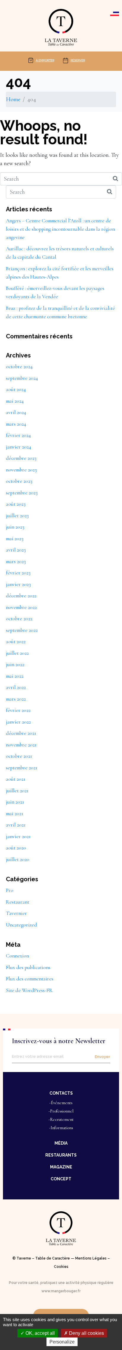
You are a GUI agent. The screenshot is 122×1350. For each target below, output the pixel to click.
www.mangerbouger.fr (61, 1291)
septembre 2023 (22, 493)
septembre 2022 (22, 630)
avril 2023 (16, 550)
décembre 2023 (21, 458)
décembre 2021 (21, 733)
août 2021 (15, 779)
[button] (61, 1093)
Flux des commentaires (29, 979)
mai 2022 (14, 676)
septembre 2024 (22, 378)
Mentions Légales (91, 1258)
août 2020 (16, 848)
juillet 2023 (17, 515)
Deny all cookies (86, 1333)
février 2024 (18, 435)
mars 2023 (16, 561)
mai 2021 (14, 813)
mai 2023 (14, 538)
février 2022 (18, 710)
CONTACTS (61, 1093)
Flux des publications (28, 967)
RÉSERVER (77, 60)
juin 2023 (15, 527)
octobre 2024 (19, 366)
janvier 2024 (18, 447)
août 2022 (15, 641)
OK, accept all (39, 1333)
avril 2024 (16, 412)
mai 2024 (15, 401)
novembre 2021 (21, 745)
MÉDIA (61, 1143)
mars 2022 (16, 699)
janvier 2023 (18, 584)
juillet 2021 (17, 791)
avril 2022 (16, 687)
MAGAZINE (61, 1167)
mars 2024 (16, 424)
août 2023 (15, 504)
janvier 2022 (18, 722)
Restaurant (17, 902)
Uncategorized (21, 925)
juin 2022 (15, 664)
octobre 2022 (19, 618)
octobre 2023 (19, 481)
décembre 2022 (21, 596)
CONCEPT (61, 1178)
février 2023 (18, 573)
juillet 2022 (17, 653)
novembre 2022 (21, 607)
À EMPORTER (45, 60)
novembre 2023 (21, 470)
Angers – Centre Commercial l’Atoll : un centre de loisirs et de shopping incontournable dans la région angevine (60, 229)
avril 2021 (15, 825)
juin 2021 (15, 802)
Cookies (61, 1267)
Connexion (17, 956)
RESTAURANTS (61, 1155)
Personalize (62, 1341)
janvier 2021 (18, 836)
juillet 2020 (17, 859)
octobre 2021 (19, 756)
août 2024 (16, 389)
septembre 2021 (21, 768)
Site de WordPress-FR (29, 990)
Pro (9, 890)
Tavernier (16, 913)
